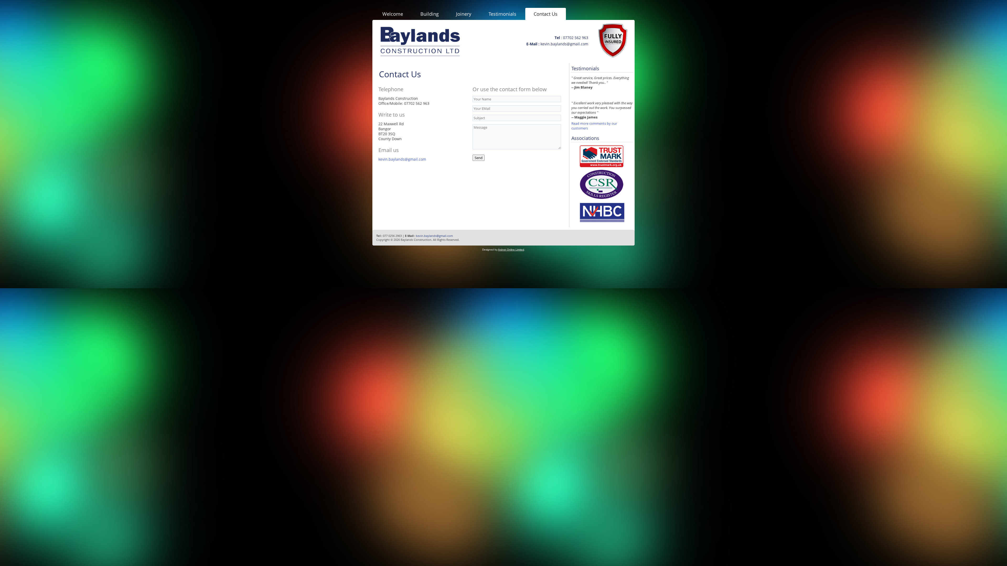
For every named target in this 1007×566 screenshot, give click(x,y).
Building (429, 14)
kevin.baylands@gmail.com (402, 159)
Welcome (392, 14)
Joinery (463, 14)
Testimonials (502, 14)
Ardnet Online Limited (511, 249)
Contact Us (546, 14)
